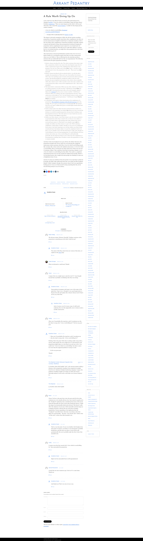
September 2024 (91, 61)
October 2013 (90, 198)
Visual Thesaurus (91, 420)
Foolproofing (90, 337)
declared (54, 92)
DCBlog (89, 335)
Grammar (65, 187)
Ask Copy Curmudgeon (92, 326)
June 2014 (90, 182)
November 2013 (91, 196)
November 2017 (91, 115)
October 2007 (90, 292)
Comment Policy (67, 8)
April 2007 (90, 299)
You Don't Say (90, 383)
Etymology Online (91, 405)
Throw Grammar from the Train (92, 380)
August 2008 (90, 277)
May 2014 (89, 185)
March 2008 (90, 286)
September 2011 (91, 245)
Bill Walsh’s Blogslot (92, 328)
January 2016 (90, 151)
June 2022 (90, 77)
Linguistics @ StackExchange (91, 413)
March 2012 (90, 232)
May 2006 (90, 310)
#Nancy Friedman (61, 182)
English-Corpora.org (91, 403)
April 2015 (90, 162)
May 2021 (89, 81)
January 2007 (90, 306)
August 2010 (90, 254)
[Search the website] (89, 8)
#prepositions (65, 183)
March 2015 (90, 164)
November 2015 (91, 153)
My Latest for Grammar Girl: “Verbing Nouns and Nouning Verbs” (63, 217)
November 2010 (91, 252)
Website (45, 516)
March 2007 (90, 301)
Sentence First (90, 368)
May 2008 (90, 283)
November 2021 (91, 79)
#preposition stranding (55, 183)
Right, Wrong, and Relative (49, 216)
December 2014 (91, 171)
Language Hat (90, 350)
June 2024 (90, 66)
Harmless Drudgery (91, 344)
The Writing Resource (92, 377)
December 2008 (91, 272)
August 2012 (90, 223)
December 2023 (91, 68)
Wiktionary (90, 425)
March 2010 (90, 261)
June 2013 (90, 203)
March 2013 (90, 209)
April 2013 (90, 207)
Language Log (90, 353)
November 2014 (91, 173)
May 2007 (90, 297)
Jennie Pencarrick (53, 467)
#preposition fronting (71, 182)
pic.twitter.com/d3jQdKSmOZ (52, 32)
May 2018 (89, 108)
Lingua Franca (90, 357)
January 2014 (90, 191)
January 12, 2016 (69, 35)
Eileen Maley (52, 234)
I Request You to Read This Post (77, 217)
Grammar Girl (90, 341)
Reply (51, 242)
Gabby (50, 318)
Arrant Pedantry (71, 3)
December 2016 (91, 126)
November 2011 (91, 241)
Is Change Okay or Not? (50, 222)
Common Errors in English (91, 396)
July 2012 (89, 225)
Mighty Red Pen (91, 362)
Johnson (89, 348)
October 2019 (90, 90)
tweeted (51, 22)
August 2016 (90, 135)
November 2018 (91, 102)
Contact (73, 8)
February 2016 (90, 149)
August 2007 (90, 295)
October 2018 (90, 104)
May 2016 (89, 142)
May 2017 (89, 122)
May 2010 (89, 256)
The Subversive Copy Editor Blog (92, 374)
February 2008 (90, 288)
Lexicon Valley (90, 355)
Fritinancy (90, 339)
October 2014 (90, 176)
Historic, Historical (50, 205)
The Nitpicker (52, 383)
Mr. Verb (89, 366)
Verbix (89, 418)
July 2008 (90, 279)
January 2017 (90, 124)
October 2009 (90, 263)
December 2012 (91, 214)
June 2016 (90, 140)
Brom (50, 395)
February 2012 (90, 234)
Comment (46, 496)
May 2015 (89, 160)
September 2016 (91, 133)
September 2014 (91, 178)
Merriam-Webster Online (92, 416)
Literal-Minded (90, 359)
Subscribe (91, 51)
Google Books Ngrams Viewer (92, 408)
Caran (50, 273)
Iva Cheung (90, 346)
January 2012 (90, 236)
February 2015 (90, 167)
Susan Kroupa (52, 261)
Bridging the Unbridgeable (90, 332)
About (54, 8)
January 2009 (90, 270)
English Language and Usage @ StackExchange (92, 400)
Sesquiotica (90, 371)
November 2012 (91, 216)
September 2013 (91, 200)
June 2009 (90, 265)
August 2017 (90, 117)
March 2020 (90, 88)
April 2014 (90, 187)
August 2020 (90, 86)
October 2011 (90, 243)
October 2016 (90, 131)
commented (51, 24)
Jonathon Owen (55, 248)
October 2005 (90, 317)
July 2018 (89, 106)
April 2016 (90, 144)
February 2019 (90, 97)
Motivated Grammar (91, 364)
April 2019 (90, 95)
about (60, 252)
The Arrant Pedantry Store (82, 8)
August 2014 (90, 180)
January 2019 (90, 99)
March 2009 (90, 268)
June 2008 (90, 281)
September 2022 (91, 75)
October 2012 (90, 218)
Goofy (50, 442)
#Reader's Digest (74, 183)
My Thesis (60, 8)
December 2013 (91, 194)
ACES (89, 392)
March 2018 (90, 111)
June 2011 (89, 250)
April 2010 (90, 259)
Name (45, 507)
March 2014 (90, 189)
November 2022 (91, 70)
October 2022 (90, 72)
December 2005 (91, 315)
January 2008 (90, 290)
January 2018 (90, 113)
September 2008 (91, 274)
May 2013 (89, 205)
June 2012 (90, 227)
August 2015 (90, 158)
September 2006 (91, 308)
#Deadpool (64, 30)
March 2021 (90, 84)
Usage (68, 187)
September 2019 (91, 93)
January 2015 (90, 169)
